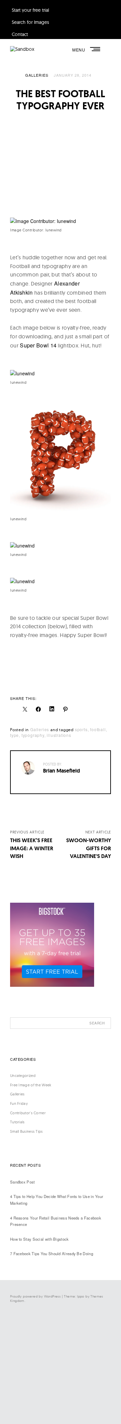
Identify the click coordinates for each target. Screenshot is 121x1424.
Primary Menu (96, 49)
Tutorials (17, 1122)
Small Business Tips (26, 1131)
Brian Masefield (61, 770)
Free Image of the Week (30, 1085)
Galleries (36, 75)
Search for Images (30, 22)
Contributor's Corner (28, 1113)
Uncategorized (23, 1075)
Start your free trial (30, 10)
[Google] (50, 1407)
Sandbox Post (22, 1182)
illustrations (59, 735)
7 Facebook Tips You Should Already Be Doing (51, 1253)
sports (81, 729)
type (14, 735)
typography (33, 735)
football (98, 729)
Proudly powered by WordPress (35, 1296)
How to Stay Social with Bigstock (39, 1239)
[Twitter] (50, 1352)
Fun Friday (19, 1103)
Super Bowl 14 (38, 345)
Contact (20, 34)
